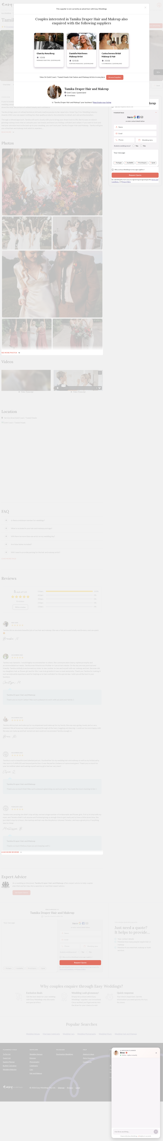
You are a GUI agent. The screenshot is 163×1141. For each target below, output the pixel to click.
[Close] (145, 7)
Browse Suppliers (115, 77)
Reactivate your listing (102, 102)
